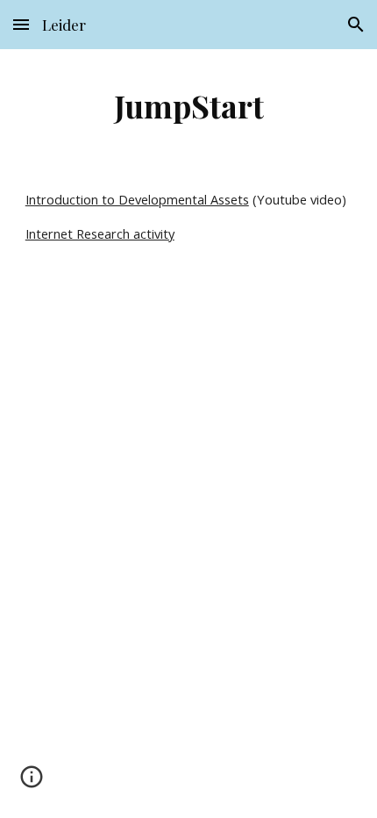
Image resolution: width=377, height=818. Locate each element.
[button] (21, 24)
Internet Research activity (99, 233)
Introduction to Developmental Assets (137, 199)
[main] (188, 105)
